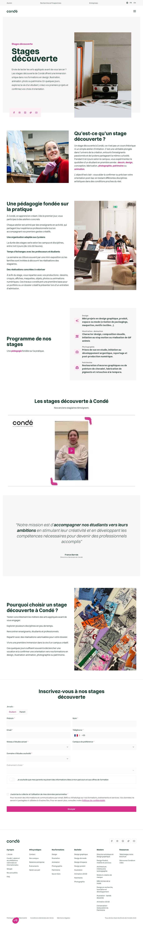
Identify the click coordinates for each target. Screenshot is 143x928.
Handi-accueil (34, 870)
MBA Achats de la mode (103, 882)
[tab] (12, 712)
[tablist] (17, 712)
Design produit (79, 866)
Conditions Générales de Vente (42, 918)
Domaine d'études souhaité (19, 753)
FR (131, 3)
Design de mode (80, 858)
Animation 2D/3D (80, 874)
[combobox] (38, 747)
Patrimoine (56, 870)
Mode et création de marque (104, 876)
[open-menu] (134, 11)
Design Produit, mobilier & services (104, 861)
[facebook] (14, 112)
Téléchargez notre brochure (126, 855)
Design (54, 854)
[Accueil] (12, 11)
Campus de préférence (83, 741)
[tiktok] (30, 112)
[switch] (12, 779)
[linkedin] (25, 112)
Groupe (9, 869)
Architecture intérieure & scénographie (102, 869)
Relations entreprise (36, 862)
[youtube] (36, 112)
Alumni (9, 3)
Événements (34, 866)
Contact (32, 854)
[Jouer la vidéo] (71, 451)
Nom (75, 718)
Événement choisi (14, 765)
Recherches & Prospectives (50, 3)
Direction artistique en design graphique (105, 855)
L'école (9, 854)
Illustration (56, 858)
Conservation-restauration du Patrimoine (102, 908)
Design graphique (81, 854)
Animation (56, 862)
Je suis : (10, 706)
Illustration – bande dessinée (104, 897)
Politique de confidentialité (93, 800)
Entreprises (93, 3)
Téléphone (77, 730)
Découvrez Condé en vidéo (127, 861)
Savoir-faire (56, 874)
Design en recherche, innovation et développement (105, 889)
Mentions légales (63, 918)
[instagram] (19, 112)
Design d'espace (80, 862)
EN (135, 3)
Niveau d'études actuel (17, 741)
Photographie (57, 866)
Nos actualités (12, 873)
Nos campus (34, 858)
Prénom (10, 718)
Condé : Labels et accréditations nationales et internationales (13, 861)
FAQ (8, 877)
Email (9, 730)
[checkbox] (8, 794)
